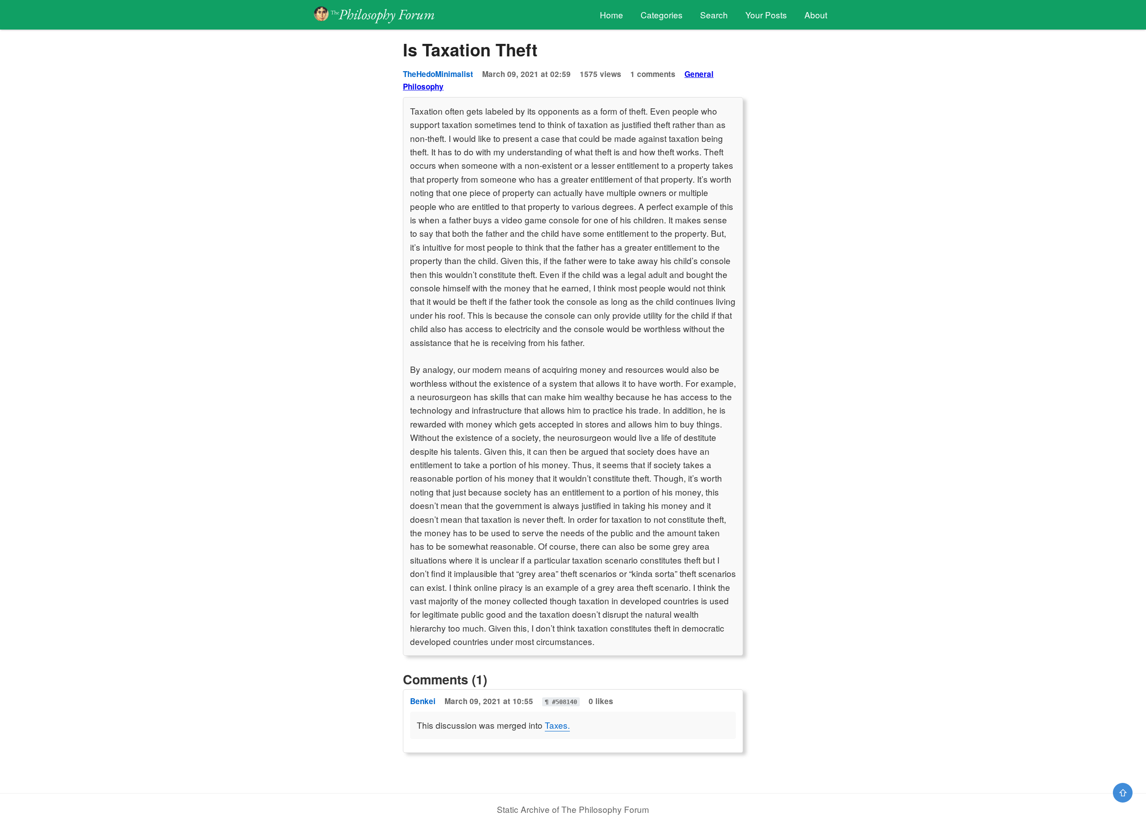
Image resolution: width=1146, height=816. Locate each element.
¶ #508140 (561, 701)
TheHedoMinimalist (438, 73)
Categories (662, 15)
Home (611, 15)
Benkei (423, 701)
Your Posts (766, 15)
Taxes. (557, 725)
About (815, 15)
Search (714, 15)
